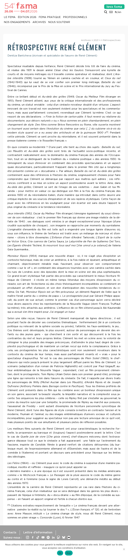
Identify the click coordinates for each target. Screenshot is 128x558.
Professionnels (75, 17)
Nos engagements (17, 22)
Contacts (9, 532)
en (119, 12)
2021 (96, 40)
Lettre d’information (37, 532)
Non (68, 553)
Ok (60, 553)
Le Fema (10, 17)
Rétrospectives (111, 40)
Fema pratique (50, 17)
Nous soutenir (59, 22)
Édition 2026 (27, 17)
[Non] (124, 549)
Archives (39, 22)
